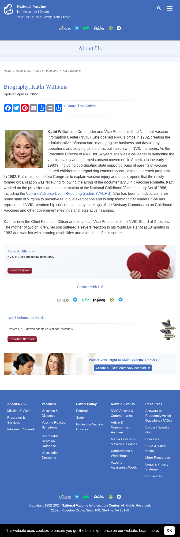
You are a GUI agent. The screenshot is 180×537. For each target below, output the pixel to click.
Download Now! (22, 339)
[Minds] (65, 28)
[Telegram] (77, 28)
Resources (153, 404)
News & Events (123, 404)
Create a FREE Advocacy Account (121, 368)
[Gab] (86, 28)
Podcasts (152, 439)
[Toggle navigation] (169, 8)
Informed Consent (20, 429)
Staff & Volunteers (46, 70)
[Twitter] (119, 28)
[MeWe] (99, 299)
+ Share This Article (79, 106)
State (80, 417)
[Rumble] (111, 28)
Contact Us (153, 476)
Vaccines (49, 404)
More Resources (157, 457)
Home (7, 70)
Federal (82, 411)
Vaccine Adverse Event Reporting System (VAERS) (68, 193)
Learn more (148, 531)
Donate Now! (20, 270)
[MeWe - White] (99, 28)
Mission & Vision (19, 411)
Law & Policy (86, 404)
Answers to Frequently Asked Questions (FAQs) (158, 415)
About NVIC (23, 70)
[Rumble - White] (112, 299)
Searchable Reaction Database (50, 441)
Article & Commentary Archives (120, 427)
